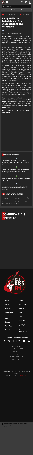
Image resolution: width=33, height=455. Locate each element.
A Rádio (7, 304)
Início (7, 300)
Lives (7, 318)
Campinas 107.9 (16, 351)
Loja (20, 316)
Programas (23, 304)
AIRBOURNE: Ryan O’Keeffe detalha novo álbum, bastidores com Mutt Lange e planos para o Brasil (15, 162)
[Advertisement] (16, 132)
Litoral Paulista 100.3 (16, 349)
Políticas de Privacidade (23, 331)
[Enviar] (28, 198)
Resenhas (8, 326)
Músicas (8, 308)
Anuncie (8, 330)
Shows (21, 312)
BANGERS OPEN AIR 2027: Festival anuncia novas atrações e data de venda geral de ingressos (15, 187)
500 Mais (22, 320)
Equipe (21, 300)
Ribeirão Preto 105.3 (16, 356)
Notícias (22, 308)
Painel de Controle (22, 325)
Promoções (9, 312)
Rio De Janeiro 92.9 (16, 354)
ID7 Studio (23, 376)
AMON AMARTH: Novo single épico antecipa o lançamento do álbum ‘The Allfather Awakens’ (15, 171)
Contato (8, 322)
